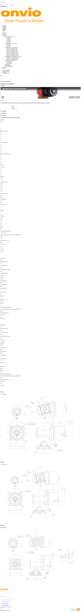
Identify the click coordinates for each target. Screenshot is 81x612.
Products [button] (4, 35)
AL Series (9, 40)
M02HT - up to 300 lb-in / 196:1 (12, 57)
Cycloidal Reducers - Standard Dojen (11, 47)
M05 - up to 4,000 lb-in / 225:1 (12, 51)
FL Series (8, 46)
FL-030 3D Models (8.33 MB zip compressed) (41, 102)
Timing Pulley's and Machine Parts (11, 60)
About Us (4, 29)
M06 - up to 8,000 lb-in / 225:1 (12, 52)
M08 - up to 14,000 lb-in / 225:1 (12, 53)
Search (12, 5)
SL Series (8, 44)
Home (4, 30)
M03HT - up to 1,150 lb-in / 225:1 (13, 58)
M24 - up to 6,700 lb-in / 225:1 (12, 55)
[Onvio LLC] (22, 23)
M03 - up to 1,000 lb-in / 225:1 (12, 49)
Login (4, 2)
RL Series (8, 45)
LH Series (9, 41)
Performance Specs (6, 71)
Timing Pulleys (9, 61)
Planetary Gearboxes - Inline (10, 36)
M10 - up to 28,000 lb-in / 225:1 (12, 54)
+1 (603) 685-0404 (6, 600)
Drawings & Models (6, 70)
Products (4, 28)
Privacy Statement (6, 605)
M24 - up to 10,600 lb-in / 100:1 (12, 59)
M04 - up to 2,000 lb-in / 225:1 (12, 50)
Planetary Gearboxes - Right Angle (11, 43)
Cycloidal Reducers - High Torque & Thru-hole (13, 56)
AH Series (9, 37)
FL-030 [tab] (13, 107)
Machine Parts (9, 63)
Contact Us (5, 25)
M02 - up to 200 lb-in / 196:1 (12, 48)
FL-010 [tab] (13, 105)
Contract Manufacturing (9, 66)
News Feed (5, 27)
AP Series (8, 39)
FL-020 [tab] (13, 106)
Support (4, 26)
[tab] (41, 108)
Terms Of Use (5, 603)
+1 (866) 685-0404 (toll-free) (8, 599)
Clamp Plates (9, 62)
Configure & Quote (6, 73)
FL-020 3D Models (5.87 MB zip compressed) (25, 102)
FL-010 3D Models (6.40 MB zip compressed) (8, 102)
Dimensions (5, 72)
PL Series (8, 38)
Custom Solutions (8, 65)
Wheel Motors (7, 64)
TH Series (9, 42)
